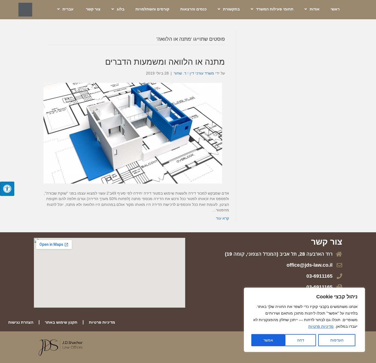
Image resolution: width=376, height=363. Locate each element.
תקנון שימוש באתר (61, 322)
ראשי (335, 9)
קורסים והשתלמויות (152, 9)
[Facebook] (25, 10)
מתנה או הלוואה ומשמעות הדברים (165, 61)
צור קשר (93, 9)
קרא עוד (222, 218)
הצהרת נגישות (20, 322)
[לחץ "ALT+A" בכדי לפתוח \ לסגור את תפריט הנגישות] (7, 189)
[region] (304, 320)
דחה (300, 340)
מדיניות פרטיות (321, 326)
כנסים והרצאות (193, 9)
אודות (315, 9)
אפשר (268, 340)
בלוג (120, 9)
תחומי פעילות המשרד (274, 9)
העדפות (337, 340)
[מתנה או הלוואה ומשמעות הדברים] (132, 133)
